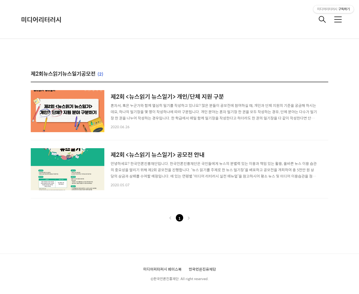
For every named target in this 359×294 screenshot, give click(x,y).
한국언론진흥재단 (202, 269)
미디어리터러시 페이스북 (162, 269)
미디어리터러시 (41, 19)
